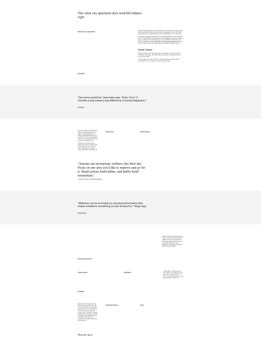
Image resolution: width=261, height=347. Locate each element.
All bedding (81, 291)
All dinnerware (82, 213)
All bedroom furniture (112, 305)
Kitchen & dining (145, 131)
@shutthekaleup (97, 179)
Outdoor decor (110, 131)
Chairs (142, 305)
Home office (81, 73)
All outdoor (81, 107)
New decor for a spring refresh (86, 31)
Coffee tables (127, 272)
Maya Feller (157, 41)
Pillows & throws (82, 272)
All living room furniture (85, 258)
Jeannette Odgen (169, 41)
